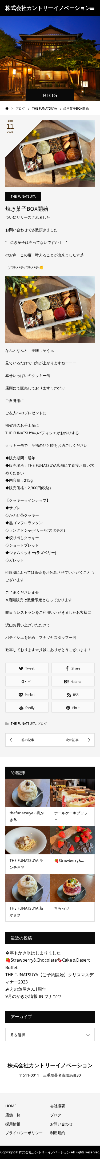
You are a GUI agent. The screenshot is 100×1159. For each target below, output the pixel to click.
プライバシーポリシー (24, 1132)
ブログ (42, 723)
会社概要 (57, 1105)
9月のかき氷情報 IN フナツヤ (33, 996)
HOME (11, 1105)
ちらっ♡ (61, 908)
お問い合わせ (61, 1123)
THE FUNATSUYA (23, 196)
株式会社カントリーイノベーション (48, 7)
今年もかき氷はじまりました (33, 953)
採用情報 (12, 1123)
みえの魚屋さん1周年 (25, 989)
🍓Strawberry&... (69, 860)
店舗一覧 (12, 1114)
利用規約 (57, 1132)
